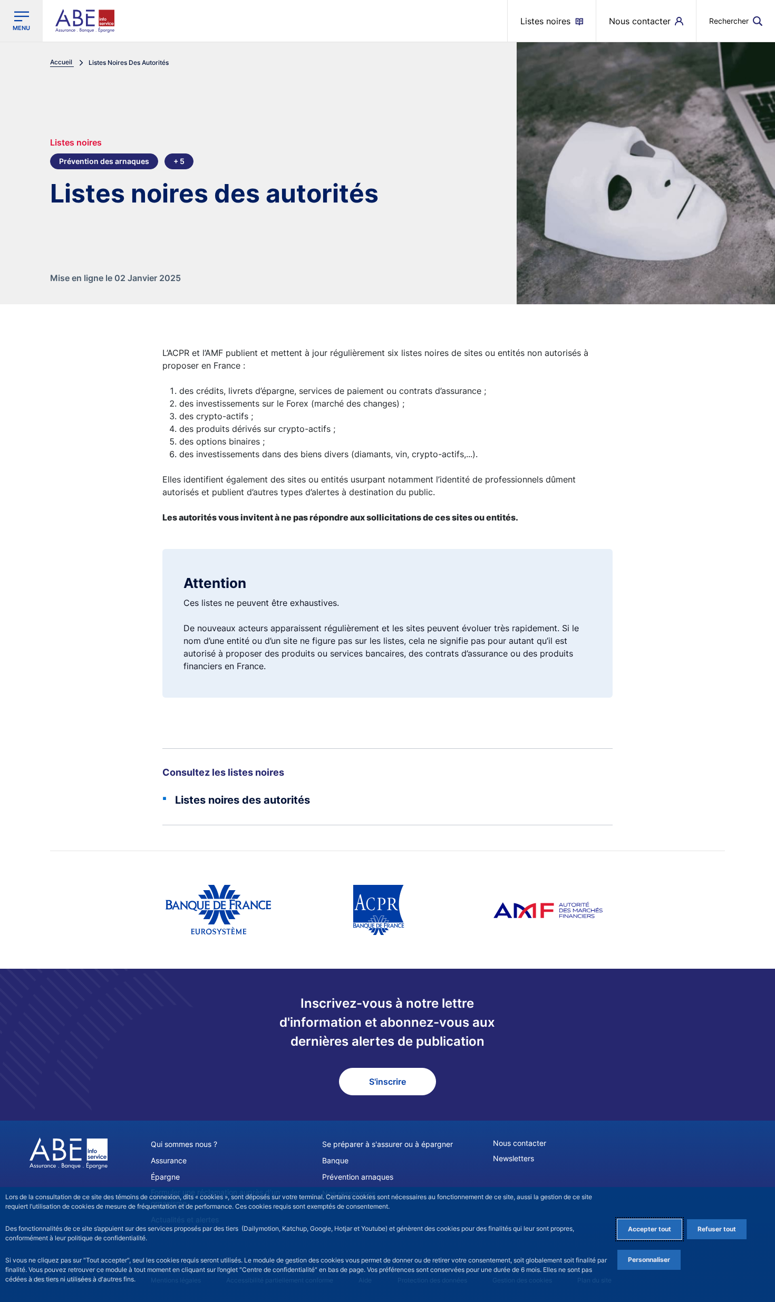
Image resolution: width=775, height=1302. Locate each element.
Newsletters (513, 1158)
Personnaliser (649, 1260)
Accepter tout (649, 1229)
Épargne (165, 1176)
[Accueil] (69, 1153)
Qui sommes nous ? (184, 1144)
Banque (335, 1160)
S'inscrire (387, 1081)
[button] (735, 21)
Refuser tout (717, 1229)
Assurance (169, 1160)
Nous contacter (519, 1143)
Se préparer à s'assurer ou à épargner (387, 1144)
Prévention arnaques (357, 1176)
